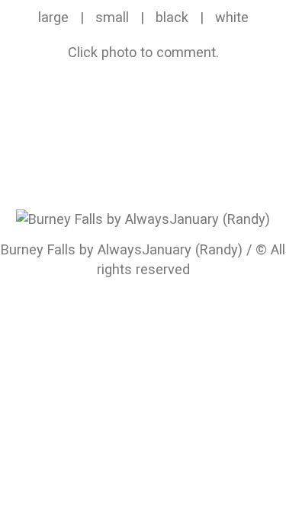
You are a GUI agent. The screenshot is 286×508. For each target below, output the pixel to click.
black (172, 17)
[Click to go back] (143, 217)
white (232, 17)
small (112, 17)
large (53, 17)
